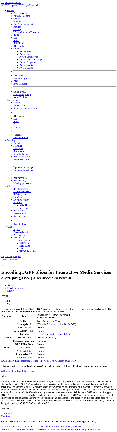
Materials (17, 145)
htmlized (53, 334)
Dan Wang (55, 321)
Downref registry (21, 199)
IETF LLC (18, 43)
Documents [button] (12, 100)
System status (19, 216)
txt (38, 334)
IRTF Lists (25, 246)
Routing (17, 26)
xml (47, 334)
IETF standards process (53, 311)
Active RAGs (26, 65)
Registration (19, 151)
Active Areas (26, 54)
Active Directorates (29, 57)
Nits (47, 360)
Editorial (17, 127)
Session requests (21, 159)
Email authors (8, 360)
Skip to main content (11, 2)
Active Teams (26, 67)
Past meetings (20, 180)
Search (16, 102)
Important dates (20, 154)
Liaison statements (22, 191)
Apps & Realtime (21, 16)
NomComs (18, 197)
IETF (3, 426)
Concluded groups (22, 94)
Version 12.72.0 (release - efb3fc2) (42, 429)
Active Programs (28, 62)
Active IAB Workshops (31, 59)
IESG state (24, 347)
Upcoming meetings (23, 170)
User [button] (9, 226)
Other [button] (10, 186)
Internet (17, 21)
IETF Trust (40, 426)
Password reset (20, 232)
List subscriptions (21, 240)
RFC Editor (19, 46)
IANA (61, 426)
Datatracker (34, 5)
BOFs (16, 81)
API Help (18, 210)
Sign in (16, 229)
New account (19, 237)
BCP (21, 137)
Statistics (17, 202)
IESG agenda (19, 194)
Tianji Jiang (42, 321)
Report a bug (19, 224)
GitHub (90, 429)
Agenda (17, 143)
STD (16, 137)
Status (10, 285)
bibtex (61, 334)
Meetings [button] (11, 140)
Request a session (21, 156)
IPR (17, 360)
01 (8, 303)
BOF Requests (20, 84)
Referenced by (38, 360)
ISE (15, 124)
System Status (66, 429)
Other (16, 48)
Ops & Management (23, 24)
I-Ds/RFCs (25, 205)
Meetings (24, 208)
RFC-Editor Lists (28, 251)
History (10, 290)
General (17, 18)
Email (98, 429)
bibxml (67, 334)
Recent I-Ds (19, 105)
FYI (26, 137)
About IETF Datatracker (13, 429)
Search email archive (68, 360)
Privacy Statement (73, 426)
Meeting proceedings (23, 183)
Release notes (20, 213)
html (42, 334)
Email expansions (15, 288)
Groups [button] (10, 10)
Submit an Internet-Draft (25, 108)
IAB (15, 37)
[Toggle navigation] (2, 265)
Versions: (5, 296)
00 (8, 301)
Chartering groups (22, 78)
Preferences (19, 235)
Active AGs (25, 51)
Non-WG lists (20, 97)
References (25, 360)
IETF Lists (25, 243)
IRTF (16, 40)
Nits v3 (54, 360)
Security (17, 29)
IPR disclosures (20, 188)
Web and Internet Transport (26, 32)
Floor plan (18, 148)
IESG (16, 35)
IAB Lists (24, 248)
